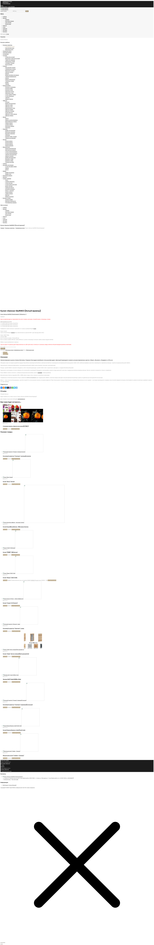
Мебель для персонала (10, 103)
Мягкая (4, 117)
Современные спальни (10, 69)
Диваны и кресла (9, 99)
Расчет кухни (8, 24)
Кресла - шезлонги (9, 190)
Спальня (5, 66)
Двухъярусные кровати (10, 150)
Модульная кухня (30, 350)
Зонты (6, 180)
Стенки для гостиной (10, 57)
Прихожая (5, 129)
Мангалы (7, 195)
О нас (4, 27)
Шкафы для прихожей (10, 130)
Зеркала (7, 84)
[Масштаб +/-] (0, 942)
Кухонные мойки (9, 88)
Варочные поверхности (10, 201)
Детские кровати (9, 142)
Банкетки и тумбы (9, 160)
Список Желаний (12, 785)
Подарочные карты (7, 51)
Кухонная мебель (7, 85)
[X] (8, 388)
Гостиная (5, 55)
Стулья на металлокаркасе (11, 153)
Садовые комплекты (9, 181)
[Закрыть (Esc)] (4, 942)
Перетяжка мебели (7, 52)
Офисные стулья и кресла (11, 114)
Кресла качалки (8, 64)
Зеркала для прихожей (10, 138)
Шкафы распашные (9, 172)
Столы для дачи (8, 183)
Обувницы (7, 135)
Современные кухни (9, 46)
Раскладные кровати (7, 175)
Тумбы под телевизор (10, 60)
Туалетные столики (9, 81)
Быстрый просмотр (15, 429)
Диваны (7, 168)
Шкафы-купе (8, 174)
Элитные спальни (9, 72)
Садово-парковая (7, 178)
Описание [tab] (5, 352)
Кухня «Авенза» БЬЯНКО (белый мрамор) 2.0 (10, 314)
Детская (4, 139)
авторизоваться (21, 399)
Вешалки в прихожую (10, 133)
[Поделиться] (3, 942)
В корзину (3, 348)
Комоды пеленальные (10, 79)
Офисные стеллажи (9, 111)
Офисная (5, 100)
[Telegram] (17, 388)
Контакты (5, 31)
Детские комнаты (9, 144)
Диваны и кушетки (9, 156)
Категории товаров (9, 21)
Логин (1, 5)
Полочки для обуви (9, 162)
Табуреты (7, 97)
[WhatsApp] (12, 388)
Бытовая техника (7, 198)
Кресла (6, 118)
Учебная (5, 163)
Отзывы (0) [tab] (5, 354)
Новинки (7, 19)
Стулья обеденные (9, 96)
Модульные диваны (9, 126)
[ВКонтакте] (1, 388)
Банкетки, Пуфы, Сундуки (11, 136)
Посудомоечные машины (11, 202)
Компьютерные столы (10, 108)
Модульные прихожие (10, 132)
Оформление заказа (7, 1)
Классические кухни (9, 48)
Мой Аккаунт (5, 2)
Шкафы (7, 82)
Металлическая (6, 147)
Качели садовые (9, 192)
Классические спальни (10, 67)
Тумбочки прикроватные (10, 76)
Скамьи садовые (9, 193)
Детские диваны (9, 141)
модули (13, 332)
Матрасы (5, 177)
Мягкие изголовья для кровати (12, 75)
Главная (5, 16)
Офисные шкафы (9, 109)
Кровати (7, 73)
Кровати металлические (10, 148)
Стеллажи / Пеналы (9, 63)
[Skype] (14, 388)
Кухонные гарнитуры (7, 45)
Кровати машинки (9, 145)
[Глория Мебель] (4, 8)
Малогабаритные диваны (11, 121)
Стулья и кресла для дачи (11, 184)
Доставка (5, 30)
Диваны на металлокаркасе (11, 120)
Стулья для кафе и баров (11, 166)
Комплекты (7, 127)
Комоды (7, 78)
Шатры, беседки (8, 186)
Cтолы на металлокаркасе (11, 151)
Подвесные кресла (9, 187)
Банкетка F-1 (24, 314)
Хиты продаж (8, 22)
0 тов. (7, 34)
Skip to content (4, 205)
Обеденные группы (9, 91)
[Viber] (10, 388)
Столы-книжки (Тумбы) (10, 94)
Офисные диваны (9, 115)
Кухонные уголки (9, 90)
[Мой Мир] (6, 388)
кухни (35, 328)
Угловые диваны (9, 124)
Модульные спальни (9, 70)
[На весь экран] (2, 942)
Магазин (5, 18)
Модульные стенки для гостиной (12, 58)
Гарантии (5, 28)
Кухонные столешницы (10, 87)
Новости (5, 25)
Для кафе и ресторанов (8, 165)
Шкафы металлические (10, 157)
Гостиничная (6, 54)
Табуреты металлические (11, 154)
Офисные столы (9, 106)
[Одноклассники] (4, 388)
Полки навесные (9, 112)
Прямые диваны (9, 123)
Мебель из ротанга (9, 196)
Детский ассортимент (10, 189)
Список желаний (6, 3)
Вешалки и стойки (9, 159)
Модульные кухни (9, 49)
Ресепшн (7, 102)
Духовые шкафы (9, 199)
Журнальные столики (10, 61)
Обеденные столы (9, 93)
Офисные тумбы (9, 105)
